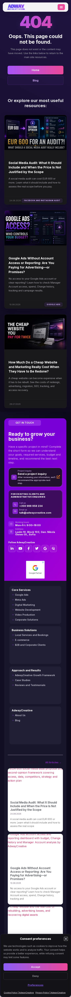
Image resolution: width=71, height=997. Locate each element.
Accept (35, 966)
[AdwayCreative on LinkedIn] (12, 548)
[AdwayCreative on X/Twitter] (36, 548)
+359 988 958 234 (31, 505)
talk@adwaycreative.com (35, 512)
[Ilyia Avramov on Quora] (53, 548)
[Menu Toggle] (61, 7)
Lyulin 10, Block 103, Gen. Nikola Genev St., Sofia (35, 533)
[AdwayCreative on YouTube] (20, 548)
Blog (35, 80)
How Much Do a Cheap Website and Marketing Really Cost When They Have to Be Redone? (34, 366)
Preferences (35, 985)
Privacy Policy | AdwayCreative (51, 992)
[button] (66, 938)
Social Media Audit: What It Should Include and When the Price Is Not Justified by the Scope (35, 167)
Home (35, 70)
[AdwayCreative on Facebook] (28, 548)
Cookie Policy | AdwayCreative (19, 992)
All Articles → (53, 762)
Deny (35, 976)
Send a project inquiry (32, 474)
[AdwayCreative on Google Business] (45, 548)
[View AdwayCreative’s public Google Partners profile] (35, 569)
